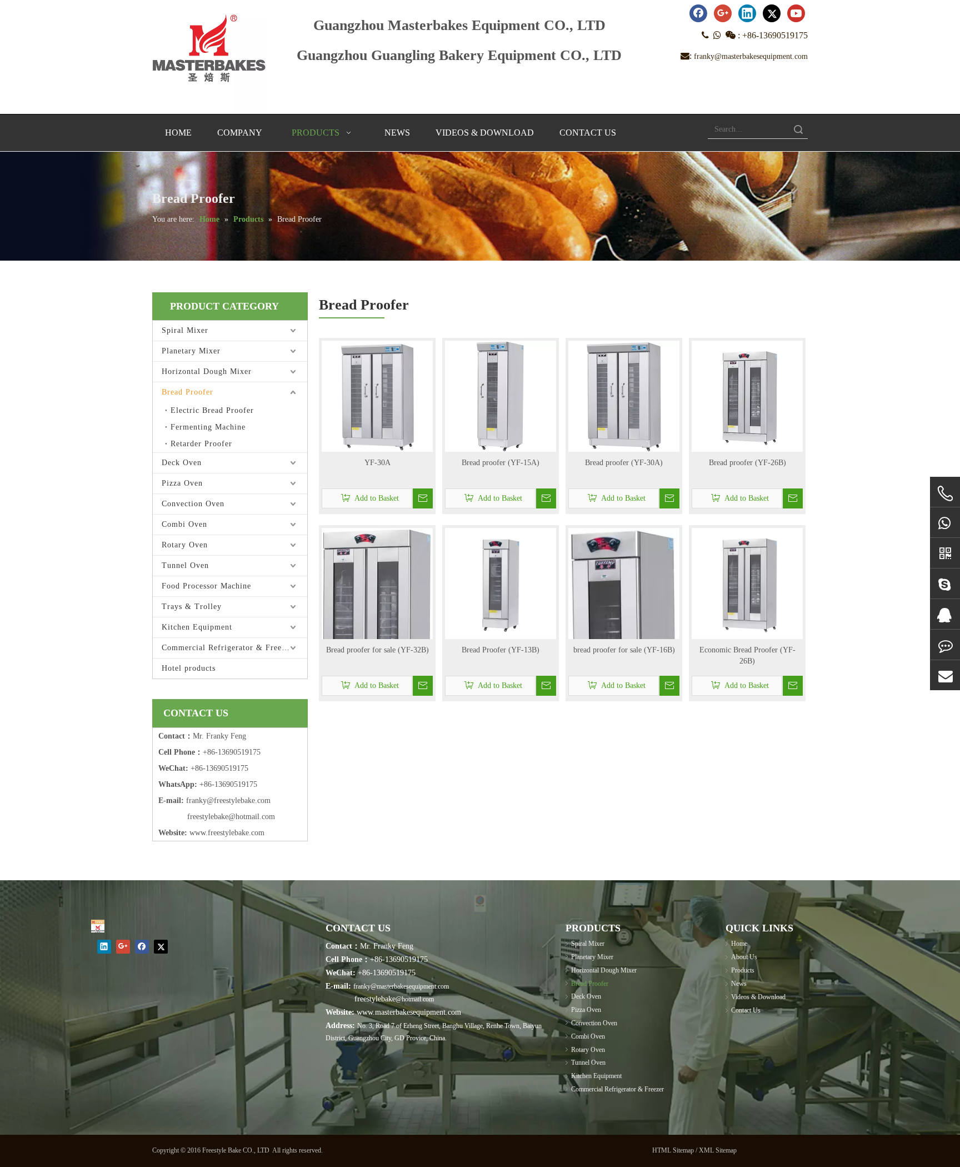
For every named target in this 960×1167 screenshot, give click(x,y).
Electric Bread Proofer (212, 410)
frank (194, 800)
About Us (744, 957)
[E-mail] (945, 675)
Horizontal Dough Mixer (207, 371)
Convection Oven (193, 504)
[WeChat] (945, 553)
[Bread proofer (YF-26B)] (747, 395)
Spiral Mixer (185, 330)
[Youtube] (796, 13)
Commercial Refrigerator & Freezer (227, 648)
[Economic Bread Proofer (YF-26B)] (747, 582)
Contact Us (746, 1010)
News (739, 984)
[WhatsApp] (945, 522)
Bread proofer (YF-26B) (747, 462)
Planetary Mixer (191, 351)
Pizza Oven (182, 483)
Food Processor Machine (206, 586)
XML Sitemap (718, 1150)
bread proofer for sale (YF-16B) (624, 650)
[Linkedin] (747, 13)
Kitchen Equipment (197, 627)
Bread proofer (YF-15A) (500, 462)
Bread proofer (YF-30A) (624, 462)
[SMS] (945, 645)
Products (742, 970)
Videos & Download (758, 997)
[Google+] (723, 13)
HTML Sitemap (673, 1150)
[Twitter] (772, 13)
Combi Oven (184, 524)
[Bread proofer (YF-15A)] (500, 395)
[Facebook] (698, 13)
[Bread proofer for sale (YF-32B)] (377, 621)
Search (798, 129)
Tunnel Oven (185, 565)
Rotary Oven (185, 545)
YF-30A (377, 462)
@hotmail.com (415, 999)
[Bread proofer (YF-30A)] (623, 395)
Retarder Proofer (201, 444)
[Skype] (945, 583)
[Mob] (945, 493)
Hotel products (189, 668)
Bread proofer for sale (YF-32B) (377, 650)
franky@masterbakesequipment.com (751, 56)
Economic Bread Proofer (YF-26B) (747, 655)
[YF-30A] (377, 395)
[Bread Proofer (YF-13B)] (500, 582)
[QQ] (945, 614)
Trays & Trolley (192, 606)
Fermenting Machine (208, 427)
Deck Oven (182, 462)
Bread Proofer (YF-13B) (500, 650)
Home (739, 943)
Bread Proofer (187, 392)
